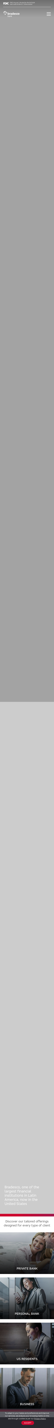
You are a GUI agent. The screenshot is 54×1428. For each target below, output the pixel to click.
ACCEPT (27, 1423)
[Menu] (49, 14)
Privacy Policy (40, 1418)
